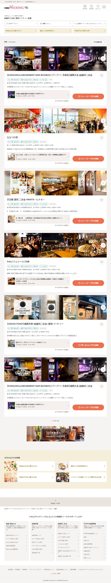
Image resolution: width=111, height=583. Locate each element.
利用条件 (24, 569)
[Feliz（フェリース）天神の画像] (55, 245)
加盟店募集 (73, 569)
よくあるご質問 (55, 573)
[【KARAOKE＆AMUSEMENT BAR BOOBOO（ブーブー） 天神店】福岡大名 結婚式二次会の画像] (55, 58)
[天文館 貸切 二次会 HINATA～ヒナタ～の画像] (55, 183)
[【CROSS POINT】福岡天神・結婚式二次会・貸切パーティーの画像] (55, 307)
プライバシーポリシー (35, 569)
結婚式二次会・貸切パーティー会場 (41, 508)
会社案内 (10, 569)
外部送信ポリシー (49, 569)
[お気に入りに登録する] (101, 75)
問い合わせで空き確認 (90, 345)
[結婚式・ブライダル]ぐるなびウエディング (16, 508)
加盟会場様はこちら (62, 569)
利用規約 (17, 569)
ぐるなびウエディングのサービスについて (90, 569)
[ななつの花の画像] (55, 120)
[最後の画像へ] (103, 58)
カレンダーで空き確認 (90, 96)
